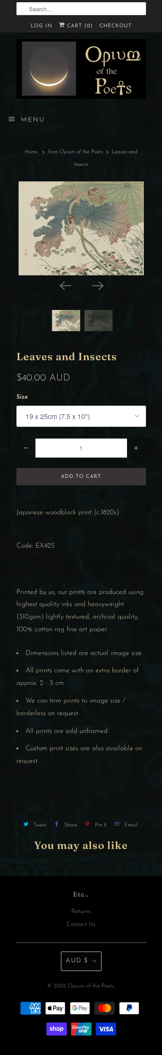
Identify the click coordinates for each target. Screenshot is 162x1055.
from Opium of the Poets (75, 152)
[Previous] (64, 284)
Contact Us (81, 924)
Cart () (79, 26)
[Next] (97, 284)
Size (22, 397)
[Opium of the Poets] (81, 69)
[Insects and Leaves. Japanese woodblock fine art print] (81, 228)
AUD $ (77, 961)
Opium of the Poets (91, 986)
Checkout (115, 26)
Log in (41, 26)
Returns (81, 911)
